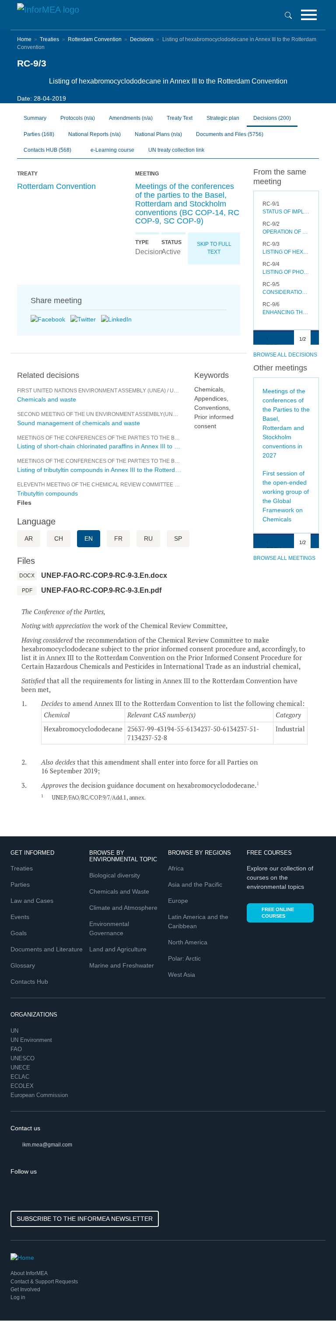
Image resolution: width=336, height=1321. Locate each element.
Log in (17, 1297)
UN (15, 1030)
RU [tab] (148, 538)
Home (24, 39)
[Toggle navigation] (309, 14)
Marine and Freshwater (121, 965)
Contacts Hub (29, 981)
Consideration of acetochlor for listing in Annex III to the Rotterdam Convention (286, 292)
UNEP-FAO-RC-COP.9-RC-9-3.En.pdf (101, 590)
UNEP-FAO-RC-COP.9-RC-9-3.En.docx (104, 575)
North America (187, 942)
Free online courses (278, 913)
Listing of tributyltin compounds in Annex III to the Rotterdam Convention (99, 469)
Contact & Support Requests (44, 1282)
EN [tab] (88, 538)
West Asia (181, 974)
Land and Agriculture (118, 949)
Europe (178, 900)
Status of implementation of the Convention (286, 212)
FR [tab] (118, 538)
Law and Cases (31, 900)
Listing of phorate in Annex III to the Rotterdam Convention (286, 272)
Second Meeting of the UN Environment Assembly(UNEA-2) (101, 414)
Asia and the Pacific (195, 884)
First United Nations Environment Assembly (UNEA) (91, 391)
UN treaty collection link (176, 150)
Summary (35, 118)
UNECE (21, 1067)
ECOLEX (22, 1086)
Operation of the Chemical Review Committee (286, 232)
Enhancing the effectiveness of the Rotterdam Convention (286, 312)
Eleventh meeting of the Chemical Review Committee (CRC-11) (107, 485)
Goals (18, 933)
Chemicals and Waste (119, 891)
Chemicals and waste (46, 399)
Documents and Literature (46, 949)
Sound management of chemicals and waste (78, 422)
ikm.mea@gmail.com (47, 1145)
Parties (39, 134)
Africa (176, 868)
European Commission (40, 1095)
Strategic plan (222, 118)
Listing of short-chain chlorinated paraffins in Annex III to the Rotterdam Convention (99, 446)
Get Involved (25, 1289)
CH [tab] (58, 538)
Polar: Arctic (184, 958)
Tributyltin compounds (47, 493)
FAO (17, 1049)
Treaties (49, 39)
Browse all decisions (285, 355)
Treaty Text (179, 118)
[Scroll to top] (310, 1295)
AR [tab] (28, 538)
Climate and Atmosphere (123, 907)
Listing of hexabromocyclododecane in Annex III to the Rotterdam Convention (286, 252)
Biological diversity (114, 875)
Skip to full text (214, 248)
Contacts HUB (47, 150)
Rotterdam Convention (95, 39)
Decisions (142, 39)
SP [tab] (178, 538)
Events (19, 916)
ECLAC (20, 1076)
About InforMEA (29, 1273)
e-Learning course (111, 150)
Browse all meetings (284, 558)
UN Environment (32, 1040)
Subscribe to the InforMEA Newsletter (85, 1218)
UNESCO (23, 1058)
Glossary (22, 965)
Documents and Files (229, 134)
